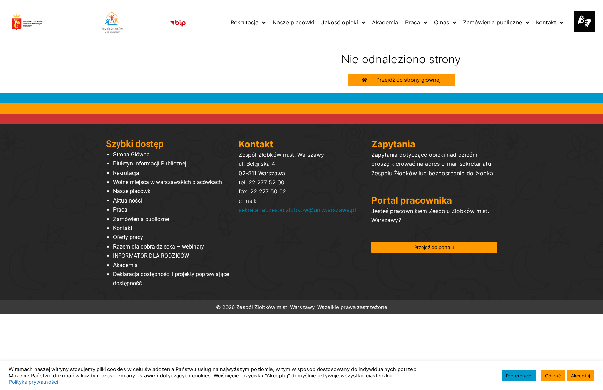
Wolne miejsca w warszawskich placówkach (167, 182)
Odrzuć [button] (553, 375)
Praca (120, 209)
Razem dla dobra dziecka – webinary (158, 246)
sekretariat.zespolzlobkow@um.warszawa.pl (297, 209)
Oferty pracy (128, 237)
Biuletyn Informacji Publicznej (149, 163)
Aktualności (127, 200)
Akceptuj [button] (580, 375)
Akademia (125, 265)
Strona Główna (131, 154)
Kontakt (122, 228)
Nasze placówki (132, 191)
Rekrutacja (126, 173)
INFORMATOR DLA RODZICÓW (151, 255)
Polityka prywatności (33, 382)
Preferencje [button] (518, 375)
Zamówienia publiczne (141, 219)
